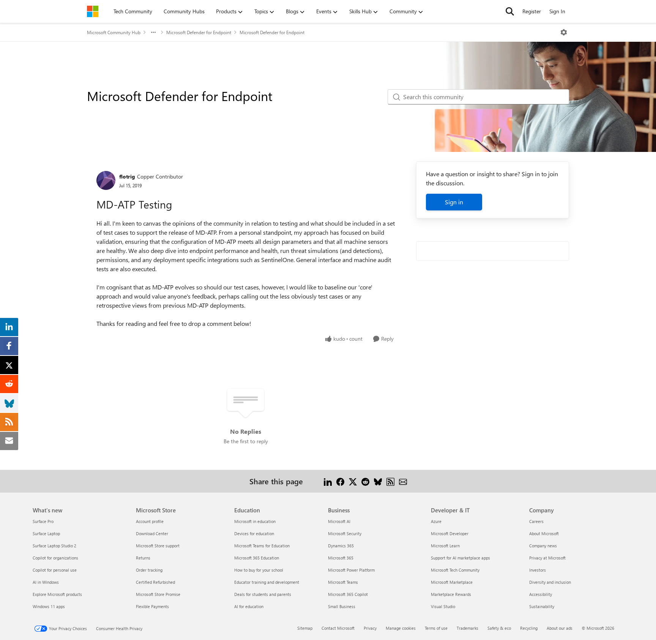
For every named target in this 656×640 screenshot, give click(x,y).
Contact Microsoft (338, 628)
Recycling (529, 628)
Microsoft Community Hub (113, 32)
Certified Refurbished (155, 582)
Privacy (370, 628)
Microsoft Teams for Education (262, 545)
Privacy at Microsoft (547, 558)
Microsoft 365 (340, 558)
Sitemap (304, 628)
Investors (537, 570)
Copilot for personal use (55, 570)
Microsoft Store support (158, 545)
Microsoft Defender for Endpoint (198, 32)
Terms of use (436, 628)
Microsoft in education (255, 521)
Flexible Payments (152, 606)
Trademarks (467, 628)
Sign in (454, 202)
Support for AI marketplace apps (460, 558)
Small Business (341, 606)
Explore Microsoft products (57, 594)
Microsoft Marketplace (452, 582)
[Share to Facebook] (340, 481)
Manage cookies (401, 628)
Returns (143, 558)
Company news (543, 545)
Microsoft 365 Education (256, 558)
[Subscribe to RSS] (390, 481)
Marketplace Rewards (451, 594)
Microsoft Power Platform (351, 570)
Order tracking (149, 570)
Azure (436, 521)
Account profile (150, 521)
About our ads (559, 628)
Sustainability (541, 606)
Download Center (152, 533)
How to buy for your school (258, 570)
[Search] (509, 11)
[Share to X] (353, 481)
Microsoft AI (339, 521)
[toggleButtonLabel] (563, 32)
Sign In (557, 11)
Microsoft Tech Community (455, 570)
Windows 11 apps (49, 606)
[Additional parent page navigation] (153, 32)
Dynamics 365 (341, 545)
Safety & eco (499, 628)
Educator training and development (266, 582)
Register (531, 11)
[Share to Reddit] (365, 481)
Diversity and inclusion (550, 582)
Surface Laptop (46, 533)
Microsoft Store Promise (158, 594)
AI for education (248, 606)
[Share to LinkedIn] (328, 481)
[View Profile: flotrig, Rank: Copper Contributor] (105, 180)
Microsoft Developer (449, 533)
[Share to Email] (403, 481)
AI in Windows (46, 582)
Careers (536, 521)
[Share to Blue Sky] (378, 481)
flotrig (127, 176)
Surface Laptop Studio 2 (54, 545)
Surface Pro (43, 521)
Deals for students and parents (262, 594)
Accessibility (540, 594)
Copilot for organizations (55, 558)
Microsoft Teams (343, 582)
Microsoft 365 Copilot (348, 594)
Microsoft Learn (445, 545)
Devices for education (254, 533)
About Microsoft (544, 533)
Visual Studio (443, 606)
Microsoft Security (344, 533)
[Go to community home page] (92, 11)
